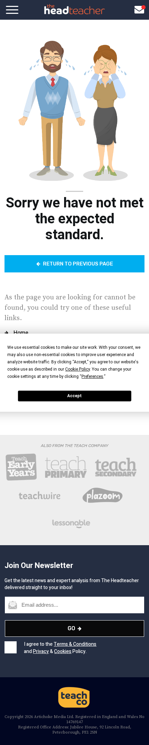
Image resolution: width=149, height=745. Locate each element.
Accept (74, 395)
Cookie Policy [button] (77, 369)
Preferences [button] (92, 376)
